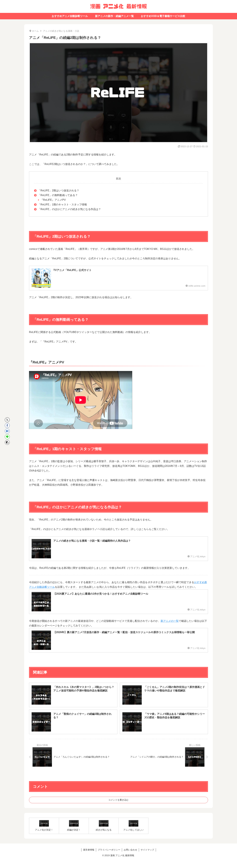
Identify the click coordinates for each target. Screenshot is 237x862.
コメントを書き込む (118, 800)
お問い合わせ (130, 849)
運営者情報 (88, 849)
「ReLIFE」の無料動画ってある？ (58, 195)
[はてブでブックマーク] (7, 431)
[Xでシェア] (7, 419)
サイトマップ (147, 849)
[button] (7, 442)
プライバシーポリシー (109, 849)
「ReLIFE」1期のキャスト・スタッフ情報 (62, 204)
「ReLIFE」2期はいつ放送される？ (58, 190)
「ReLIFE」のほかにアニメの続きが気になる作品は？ (69, 209)
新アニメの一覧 (170, 621)
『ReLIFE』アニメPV (53, 199)
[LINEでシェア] (7, 436)
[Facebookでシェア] (7, 425)
